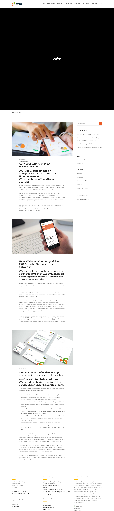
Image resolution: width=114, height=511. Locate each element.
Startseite (14, 112)
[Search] (100, 4)
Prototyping (80, 184)
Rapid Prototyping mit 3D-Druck (85, 144)
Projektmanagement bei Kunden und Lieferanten (56, 491)
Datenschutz (15, 506)
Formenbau (21, 259)
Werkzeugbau (36, 259)
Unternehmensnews (23, 161)
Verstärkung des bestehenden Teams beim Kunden (57, 493)
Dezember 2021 (81, 160)
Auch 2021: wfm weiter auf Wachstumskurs (88, 134)
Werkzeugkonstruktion (83, 199)
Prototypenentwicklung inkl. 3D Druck (53, 489)
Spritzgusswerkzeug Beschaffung (52, 482)
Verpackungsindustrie (48, 507)
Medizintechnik (47, 505)
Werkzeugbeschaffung (45, 259)
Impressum (15, 504)
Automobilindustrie (48, 504)
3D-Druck (79, 173)
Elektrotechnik (47, 509)
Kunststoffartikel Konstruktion (85, 181)
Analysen (45, 487)
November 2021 (81, 163)
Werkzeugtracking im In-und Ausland (53, 495)
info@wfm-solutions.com (22, 493)
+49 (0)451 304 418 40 (20, 491)
